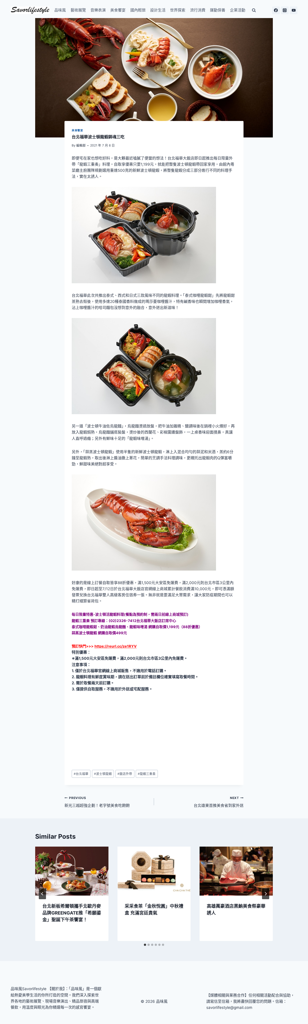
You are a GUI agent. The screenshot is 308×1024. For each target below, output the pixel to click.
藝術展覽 (78, 10)
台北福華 (81, 774)
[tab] (145, 945)
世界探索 (177, 10)
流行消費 (197, 10)
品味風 (60, 10)
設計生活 (157, 10)
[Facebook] (276, 10)
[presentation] (71, 871)
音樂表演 (98, 10)
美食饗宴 (118, 10)
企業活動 (237, 10)
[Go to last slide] (42, 893)
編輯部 (81, 145)
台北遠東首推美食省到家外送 (219, 802)
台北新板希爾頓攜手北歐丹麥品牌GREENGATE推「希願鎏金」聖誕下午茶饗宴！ (71, 912)
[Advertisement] (154, 731)
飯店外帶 (124, 774)
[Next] (265, 893)
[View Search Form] (254, 10)
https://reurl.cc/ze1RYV (115, 646)
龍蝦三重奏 (147, 774)
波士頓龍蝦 (103, 774)
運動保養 (217, 10)
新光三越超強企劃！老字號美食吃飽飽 (97, 802)
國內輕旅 (138, 10)
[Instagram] (285, 10)
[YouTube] (293, 10)
